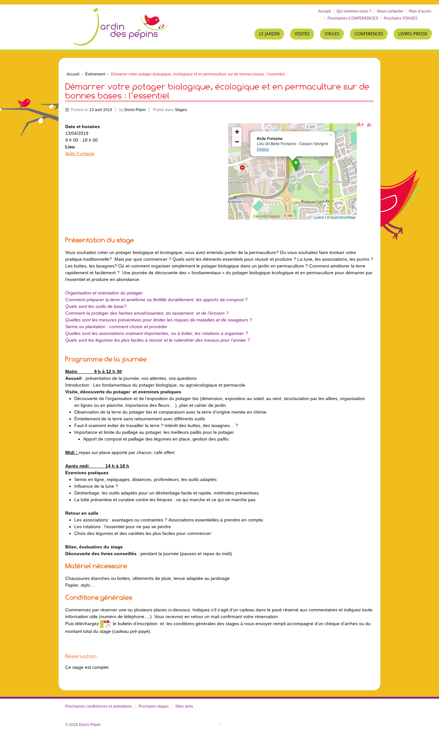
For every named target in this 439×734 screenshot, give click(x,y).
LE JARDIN (269, 34)
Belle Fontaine (79, 153)
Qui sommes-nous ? (354, 11)
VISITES (302, 34)
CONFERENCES (368, 34)
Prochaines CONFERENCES (352, 18)
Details (263, 149)
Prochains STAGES (400, 18)
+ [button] (237, 132)
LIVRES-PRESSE (412, 34)
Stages (181, 110)
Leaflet (318, 217)
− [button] (237, 142)
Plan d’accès (420, 11)
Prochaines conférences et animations (98, 706)
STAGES (332, 34)
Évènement (95, 74)
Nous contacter (390, 11)
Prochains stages (154, 706)
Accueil (324, 11)
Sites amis (184, 706)
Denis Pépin (135, 110)
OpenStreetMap (342, 217)
